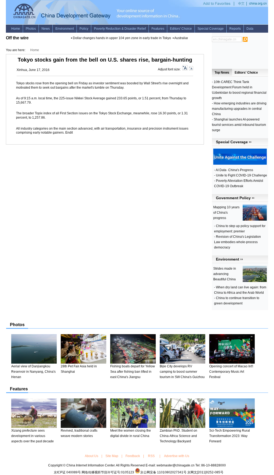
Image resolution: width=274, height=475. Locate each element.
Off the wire (17, 38)
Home (34, 50)
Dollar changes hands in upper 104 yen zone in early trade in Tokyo (119, 38)
